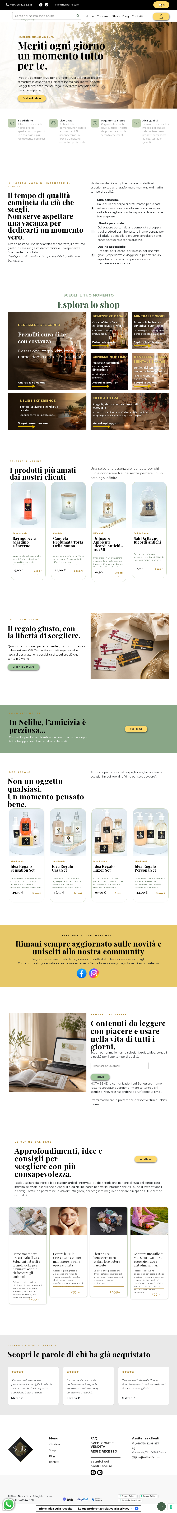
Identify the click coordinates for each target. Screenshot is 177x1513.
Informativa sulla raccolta (55, 1508)
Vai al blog (146, 1159)
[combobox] (44, 15)
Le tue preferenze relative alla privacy (103, 1508)
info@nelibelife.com (67, 4)
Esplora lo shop (32, 98)
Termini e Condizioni (131, 1500)
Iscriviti (100, 1077)
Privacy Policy (128, 1496)
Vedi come (136, 729)
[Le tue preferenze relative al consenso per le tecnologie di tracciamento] (171, 1507)
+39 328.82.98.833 (21, 4)
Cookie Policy (149, 1496)
